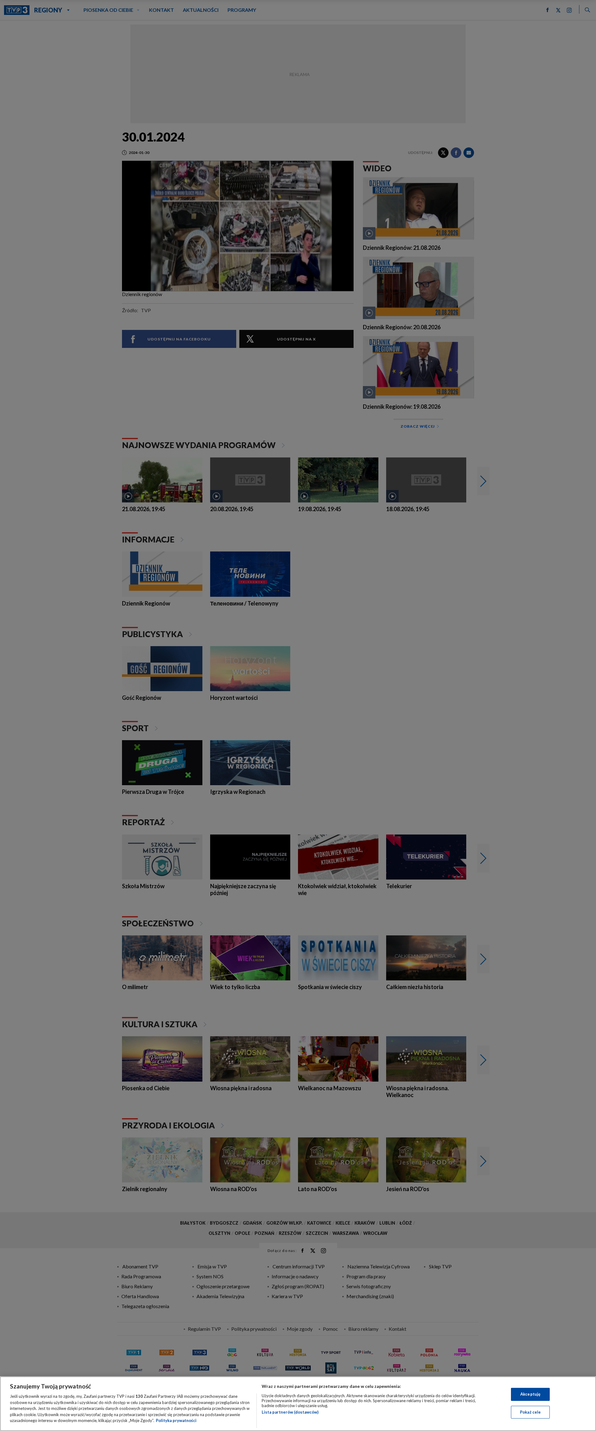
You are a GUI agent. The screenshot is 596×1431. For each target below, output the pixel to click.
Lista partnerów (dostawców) (290, 1412)
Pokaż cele (530, 1412)
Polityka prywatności (176, 1420)
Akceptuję (530, 1394)
